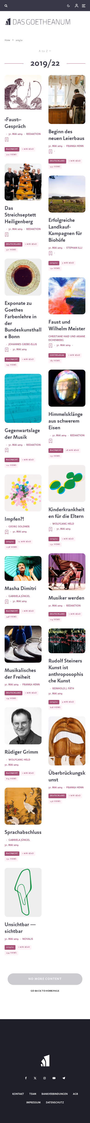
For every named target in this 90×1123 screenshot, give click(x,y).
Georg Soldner (19, 526)
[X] (35, 1078)
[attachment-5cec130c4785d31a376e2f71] (66, 194)
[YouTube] (54, 1078)
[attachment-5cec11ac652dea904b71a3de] (66, 483)
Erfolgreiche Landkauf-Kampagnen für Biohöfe (65, 230)
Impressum (33, 1102)
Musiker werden (66, 598)
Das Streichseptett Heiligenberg (20, 215)
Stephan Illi (74, 248)
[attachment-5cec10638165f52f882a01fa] (66, 740)
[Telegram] (64, 1078)
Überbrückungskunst (66, 776)
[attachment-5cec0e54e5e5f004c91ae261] (23, 398)
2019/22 (10, 542)
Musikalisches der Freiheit (20, 674)
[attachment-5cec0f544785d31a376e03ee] (23, 644)
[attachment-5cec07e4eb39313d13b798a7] (23, 725)
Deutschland (13, 244)
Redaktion (33, 134)
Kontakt (18, 1094)
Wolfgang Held (19, 759)
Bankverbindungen (55, 1094)
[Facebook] (26, 1078)
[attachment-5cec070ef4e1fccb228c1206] (66, 295)
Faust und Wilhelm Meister (66, 325)
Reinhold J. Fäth (63, 688)
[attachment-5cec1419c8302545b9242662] (23, 492)
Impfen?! (14, 519)
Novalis (27, 939)
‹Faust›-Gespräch (15, 123)
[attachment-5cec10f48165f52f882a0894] (66, 388)
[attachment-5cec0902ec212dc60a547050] (23, 568)
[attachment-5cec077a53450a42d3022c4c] (23, 806)
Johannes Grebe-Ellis (23, 344)
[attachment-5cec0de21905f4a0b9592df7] (23, 182)
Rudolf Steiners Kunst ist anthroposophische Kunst (65, 671)
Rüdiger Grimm (21, 752)
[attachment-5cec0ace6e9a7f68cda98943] (66, 640)
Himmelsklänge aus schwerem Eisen (65, 421)
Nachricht (12, 149)
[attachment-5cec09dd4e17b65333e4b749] (23, 277)
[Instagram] (44, 1078)
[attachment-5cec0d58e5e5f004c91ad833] (66, 99)
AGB (75, 1094)
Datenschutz (55, 1102)
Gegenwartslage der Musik (22, 434)
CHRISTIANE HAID (58, 336)
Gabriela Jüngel (19, 596)
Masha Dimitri (20, 588)
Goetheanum (57, 355)
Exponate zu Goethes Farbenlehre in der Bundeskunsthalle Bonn (23, 320)
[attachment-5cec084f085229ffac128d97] (23, 93)
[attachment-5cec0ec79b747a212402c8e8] (66, 571)
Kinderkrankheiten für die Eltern (66, 513)
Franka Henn (31, 684)
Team (32, 1094)
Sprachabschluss (23, 832)
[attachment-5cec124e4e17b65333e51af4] (23, 892)
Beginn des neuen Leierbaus (66, 135)
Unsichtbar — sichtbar (20, 928)
